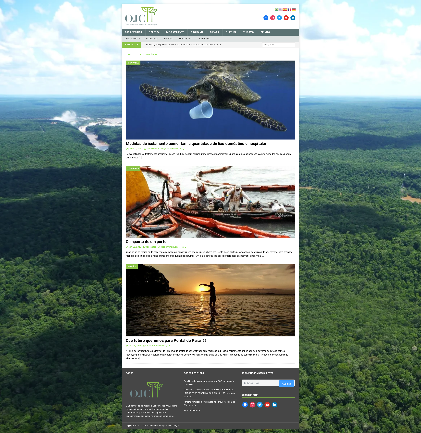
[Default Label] (286, 17)
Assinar (286, 383)
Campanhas (152, 39)
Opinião (265, 32)
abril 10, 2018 (134, 345)
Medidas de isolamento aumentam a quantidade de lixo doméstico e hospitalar (196, 143)
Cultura (231, 32)
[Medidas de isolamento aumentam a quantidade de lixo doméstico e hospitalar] (210, 100)
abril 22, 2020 (134, 247)
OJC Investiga (133, 32)
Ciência (214, 32)
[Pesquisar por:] (278, 44)
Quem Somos (131, 39)
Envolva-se (184, 39)
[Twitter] (279, 17)
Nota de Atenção (192, 410)
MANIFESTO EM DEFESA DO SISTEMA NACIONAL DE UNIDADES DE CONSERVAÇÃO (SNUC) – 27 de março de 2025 (209, 393)
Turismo (248, 32)
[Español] (285, 9)
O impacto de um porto (146, 241)
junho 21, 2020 (135, 148)
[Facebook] (265, 17)
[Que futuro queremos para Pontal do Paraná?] (210, 300)
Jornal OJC (204, 39)
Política (154, 32)
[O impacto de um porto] (210, 202)
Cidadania (197, 32)
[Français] (289, 9)
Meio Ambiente (175, 32)
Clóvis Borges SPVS (154, 345)
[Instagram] (272, 17)
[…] (140, 157)
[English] (281, 9)
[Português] (277, 9)
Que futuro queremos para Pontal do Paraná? (166, 340)
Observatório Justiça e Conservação (164, 148)
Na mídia (168, 39)
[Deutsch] (294, 9)
